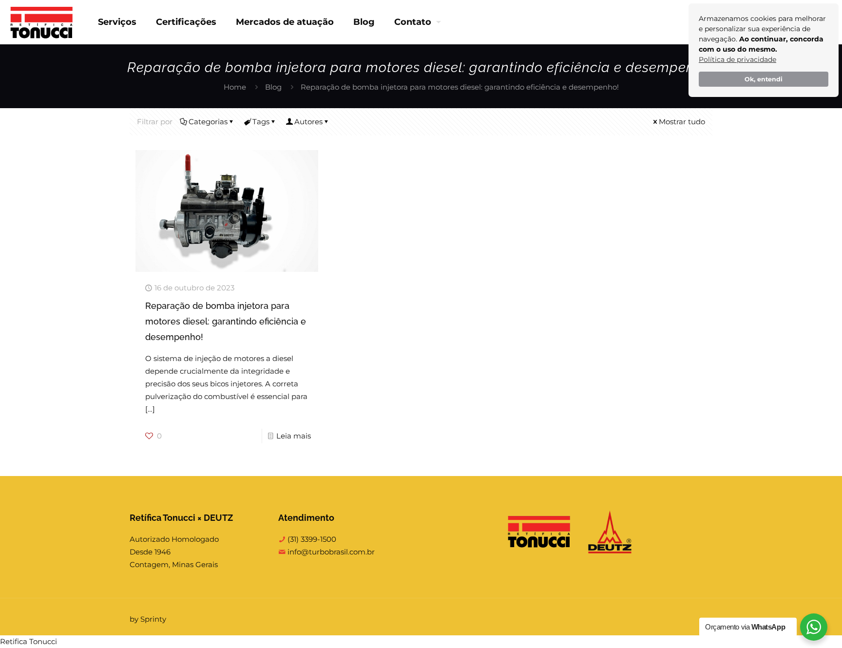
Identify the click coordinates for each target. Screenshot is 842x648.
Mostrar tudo (682, 121)
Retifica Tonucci (28, 641)
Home (235, 87)
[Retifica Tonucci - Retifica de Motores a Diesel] (42, 22)
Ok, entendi (764, 79)
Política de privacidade (737, 59)
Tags (260, 121)
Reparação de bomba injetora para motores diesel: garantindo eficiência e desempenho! (225, 321)
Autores (308, 121)
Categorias (208, 121)
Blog (273, 87)
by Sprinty (148, 619)
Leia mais (293, 435)
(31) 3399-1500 (311, 539)
